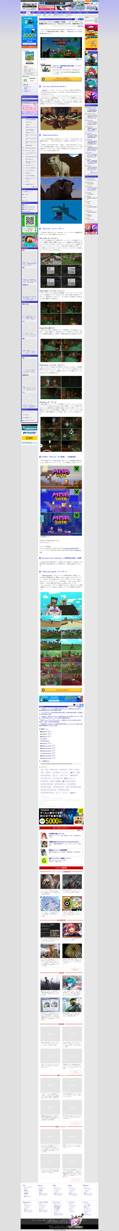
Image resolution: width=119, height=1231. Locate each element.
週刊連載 (26, 1193)
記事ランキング (27, 1196)
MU (73, 792)
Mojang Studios (75, 775)
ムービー (49, 14)
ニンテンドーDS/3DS (43, 1202)
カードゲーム (87, 1208)
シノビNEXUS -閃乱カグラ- (92, 207)
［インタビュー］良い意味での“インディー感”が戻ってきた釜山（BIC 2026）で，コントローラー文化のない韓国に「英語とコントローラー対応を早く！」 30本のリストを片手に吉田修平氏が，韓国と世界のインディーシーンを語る (30, 371)
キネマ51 (27, 181)
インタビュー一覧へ (76, 1179)
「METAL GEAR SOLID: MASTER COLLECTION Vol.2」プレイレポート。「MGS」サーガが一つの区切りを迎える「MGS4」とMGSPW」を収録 (92, 168)
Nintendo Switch (27, 211)
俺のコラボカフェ (29, 159)
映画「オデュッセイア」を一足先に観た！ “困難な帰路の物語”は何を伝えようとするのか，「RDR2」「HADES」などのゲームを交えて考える (29, 264)
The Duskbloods (90, 193)
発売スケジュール (43, 1193)
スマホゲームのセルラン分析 (31, 139)
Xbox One (49, 772)
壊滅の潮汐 (89, 215)
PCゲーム (26, 204)
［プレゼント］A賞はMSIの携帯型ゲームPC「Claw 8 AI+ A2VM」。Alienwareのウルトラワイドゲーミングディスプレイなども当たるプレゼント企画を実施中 (92, 117)
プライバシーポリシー (28, 411)
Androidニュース (58, 1205)
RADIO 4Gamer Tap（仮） (31, 148)
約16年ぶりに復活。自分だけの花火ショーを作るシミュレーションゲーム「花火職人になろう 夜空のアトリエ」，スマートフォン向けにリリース (72, 961)
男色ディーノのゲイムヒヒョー (31, 135)
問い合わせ (44, 0)
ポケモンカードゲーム (91, 179)
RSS (22, 0)
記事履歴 (88, 0)
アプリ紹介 (56, 1210)
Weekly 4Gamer (29, 122)
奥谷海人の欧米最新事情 (31, 119)
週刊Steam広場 (29, 145)
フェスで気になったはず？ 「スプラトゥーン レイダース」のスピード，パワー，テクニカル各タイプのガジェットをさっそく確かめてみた (29, 335)
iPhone (71, 769)
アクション (56, 775)
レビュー (23, 14)
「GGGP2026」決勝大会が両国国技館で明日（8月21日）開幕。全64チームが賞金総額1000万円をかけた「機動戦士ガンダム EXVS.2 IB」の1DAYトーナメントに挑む (92, 142)
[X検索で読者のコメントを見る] (73, 19)
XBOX (33, 12)
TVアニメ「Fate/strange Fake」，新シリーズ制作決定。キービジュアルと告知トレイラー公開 (92, 155)
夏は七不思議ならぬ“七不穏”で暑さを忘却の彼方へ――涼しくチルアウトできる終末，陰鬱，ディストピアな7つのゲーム (29, 298)
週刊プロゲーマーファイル (31, 127)
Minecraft (29, 61)
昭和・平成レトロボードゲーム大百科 (31, 162)
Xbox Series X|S (54, 769)
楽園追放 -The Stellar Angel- (92, 198)
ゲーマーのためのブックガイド (31, 154)
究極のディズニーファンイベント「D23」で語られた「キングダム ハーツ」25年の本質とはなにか (29, 388)
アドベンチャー (64, 775)
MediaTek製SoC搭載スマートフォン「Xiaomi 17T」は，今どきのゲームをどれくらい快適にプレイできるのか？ (72, 1095)
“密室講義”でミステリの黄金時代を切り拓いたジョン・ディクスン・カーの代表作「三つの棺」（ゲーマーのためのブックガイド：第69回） (72, 1066)
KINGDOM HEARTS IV (91, 211)
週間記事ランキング (28, 191)
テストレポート (72, 1205)
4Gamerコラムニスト (30, 165)
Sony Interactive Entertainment (70, 781)
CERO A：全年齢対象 (55, 781)
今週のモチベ (28, 124)
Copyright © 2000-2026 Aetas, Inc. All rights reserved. (59, 1227)
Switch (44, 12)
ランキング (94, 0)
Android (77, 769)
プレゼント (26, 194)
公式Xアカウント (28, 0)
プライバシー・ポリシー (60, 1225)
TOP (24, 12)
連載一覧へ (35, 186)
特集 (25, 88)
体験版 (44, 14)
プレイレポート (30, 14)
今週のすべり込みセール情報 (31, 142)
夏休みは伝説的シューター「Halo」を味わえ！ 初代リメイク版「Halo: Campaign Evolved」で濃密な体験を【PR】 (71, 1014)
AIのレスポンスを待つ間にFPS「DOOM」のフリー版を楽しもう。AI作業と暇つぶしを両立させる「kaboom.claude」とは (50, 940)
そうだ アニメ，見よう (30, 150)
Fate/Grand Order (90, 183)
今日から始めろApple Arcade (31, 156)
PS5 (47, 769)
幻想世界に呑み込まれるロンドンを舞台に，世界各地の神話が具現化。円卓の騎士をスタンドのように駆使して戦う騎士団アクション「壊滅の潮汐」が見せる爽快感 (50, 1117)
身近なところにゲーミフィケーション (31, 179)
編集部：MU (80, 26)
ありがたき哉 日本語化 (30, 175)
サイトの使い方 (37, 0)
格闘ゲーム (86, 1207)
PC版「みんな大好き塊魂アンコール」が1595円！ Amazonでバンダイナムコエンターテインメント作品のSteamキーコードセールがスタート (72, 913)
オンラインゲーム (28, 1187)
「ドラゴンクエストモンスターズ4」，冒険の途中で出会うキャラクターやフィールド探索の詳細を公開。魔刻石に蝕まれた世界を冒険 (92, 123)
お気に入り (82, 0)
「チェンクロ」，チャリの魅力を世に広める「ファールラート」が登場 (72, 939)
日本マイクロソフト (70, 778)
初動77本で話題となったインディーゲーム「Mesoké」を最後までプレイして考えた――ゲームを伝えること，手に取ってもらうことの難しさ (29, 352)
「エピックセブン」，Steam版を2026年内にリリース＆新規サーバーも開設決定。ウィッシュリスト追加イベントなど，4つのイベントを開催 (50, 913)
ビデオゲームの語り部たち (31, 167)
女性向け (56, 12)
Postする (76, 19)
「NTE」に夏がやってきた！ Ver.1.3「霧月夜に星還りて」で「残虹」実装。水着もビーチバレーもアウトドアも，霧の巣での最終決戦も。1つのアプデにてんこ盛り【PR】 (72, 993)
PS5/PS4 (39, 12)
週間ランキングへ (94, 172)
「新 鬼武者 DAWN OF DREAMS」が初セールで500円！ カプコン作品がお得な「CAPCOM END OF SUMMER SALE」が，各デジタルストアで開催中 (92, 149)
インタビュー (38, 14)
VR (61, 12)
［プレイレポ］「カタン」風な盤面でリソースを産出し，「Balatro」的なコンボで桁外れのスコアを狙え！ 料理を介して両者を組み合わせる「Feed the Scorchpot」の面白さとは (50, 1095)
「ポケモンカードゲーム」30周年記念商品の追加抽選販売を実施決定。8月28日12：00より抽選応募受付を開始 (92, 110)
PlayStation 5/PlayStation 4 (29, 209)
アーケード (85, 1202)
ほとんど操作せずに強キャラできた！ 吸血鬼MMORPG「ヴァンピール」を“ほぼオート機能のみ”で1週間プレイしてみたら (30, 318)
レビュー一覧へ (76, 1123)
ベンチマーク (72, 1211)
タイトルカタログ (43, 1195)
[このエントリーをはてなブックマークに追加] (82, 19)
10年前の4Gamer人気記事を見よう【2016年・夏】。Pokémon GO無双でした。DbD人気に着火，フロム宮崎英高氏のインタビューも (30, 281)
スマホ (50, 12)
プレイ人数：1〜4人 (46, 778)
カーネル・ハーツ (90, 219)
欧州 (79, 772)
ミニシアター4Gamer (30, 170)
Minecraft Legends (47, 575)
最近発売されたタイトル (58, 14)
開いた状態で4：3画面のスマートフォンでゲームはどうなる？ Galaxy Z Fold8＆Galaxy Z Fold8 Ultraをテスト (72, 1117)
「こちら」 (66, 1221)
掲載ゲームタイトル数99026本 (29, 8)
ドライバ (26, 200)
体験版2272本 (34, 9)
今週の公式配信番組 (30, 129)
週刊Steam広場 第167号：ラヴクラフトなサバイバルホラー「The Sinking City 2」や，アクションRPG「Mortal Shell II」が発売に (72, 891)
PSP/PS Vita (85, 1185)
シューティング (87, 1210)
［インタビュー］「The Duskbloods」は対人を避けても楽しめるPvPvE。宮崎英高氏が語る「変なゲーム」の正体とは (29, 406)
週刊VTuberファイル (30, 132)
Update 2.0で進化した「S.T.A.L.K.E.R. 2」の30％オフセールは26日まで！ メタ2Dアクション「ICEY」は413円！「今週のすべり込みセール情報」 (72, 1044)
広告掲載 (68, 1225)
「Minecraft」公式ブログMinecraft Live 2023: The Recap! (62, 79)
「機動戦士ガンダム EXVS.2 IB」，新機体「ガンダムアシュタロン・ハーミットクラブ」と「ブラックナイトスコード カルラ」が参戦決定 (92, 129)
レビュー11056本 (26, 9)
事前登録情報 (57, 1207)
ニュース (26, 86)
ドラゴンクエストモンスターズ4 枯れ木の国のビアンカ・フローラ (92, 189)
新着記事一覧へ (76, 969)
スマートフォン (56, 1202)
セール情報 (56, 1208)
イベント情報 (87, 1205)
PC (28, 12)
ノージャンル (65, 772)
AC (74, 12)
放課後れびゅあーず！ (30, 184)
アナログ (80, 12)
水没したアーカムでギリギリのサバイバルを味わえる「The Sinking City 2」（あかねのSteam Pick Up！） (50, 1066)
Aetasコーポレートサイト (29, 420)
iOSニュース (57, 1203)
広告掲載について (28, 417)
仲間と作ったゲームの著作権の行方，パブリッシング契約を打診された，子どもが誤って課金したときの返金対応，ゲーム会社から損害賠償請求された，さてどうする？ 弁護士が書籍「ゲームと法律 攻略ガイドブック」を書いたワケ (50, 1016)
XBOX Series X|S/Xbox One (29, 206)
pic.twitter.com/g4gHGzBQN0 (71, 548)
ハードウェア (68, 12)
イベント (59, 792)
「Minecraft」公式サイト (62, 690)
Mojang (26, 66)
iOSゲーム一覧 (57, 1213)
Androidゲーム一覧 (58, 1214)
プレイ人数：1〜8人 (58, 778)
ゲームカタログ (68, 14)
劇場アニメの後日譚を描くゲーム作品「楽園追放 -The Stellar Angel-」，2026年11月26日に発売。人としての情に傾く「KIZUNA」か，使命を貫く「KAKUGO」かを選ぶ (92, 162)
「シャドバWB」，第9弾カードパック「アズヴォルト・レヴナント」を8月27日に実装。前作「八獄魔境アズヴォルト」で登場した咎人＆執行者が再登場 (50, 891)
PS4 (43, 772)
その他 (85, 1213)
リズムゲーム (87, 1211)
